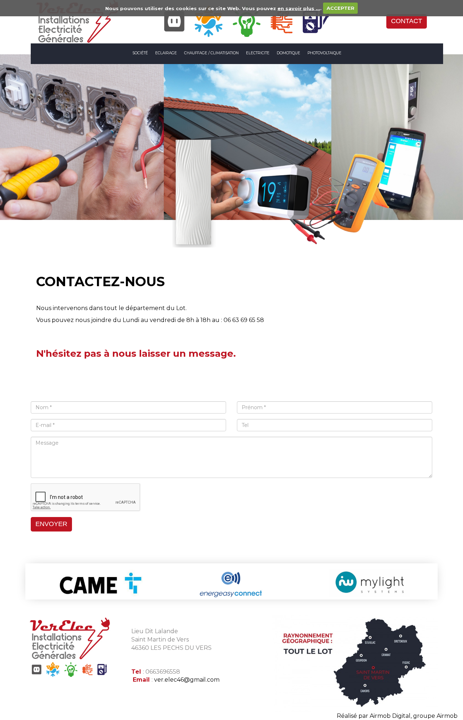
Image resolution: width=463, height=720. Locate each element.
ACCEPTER (340, 8)
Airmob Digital (390, 715)
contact (406, 21)
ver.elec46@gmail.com (187, 679)
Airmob (447, 715)
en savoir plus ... (298, 8)
